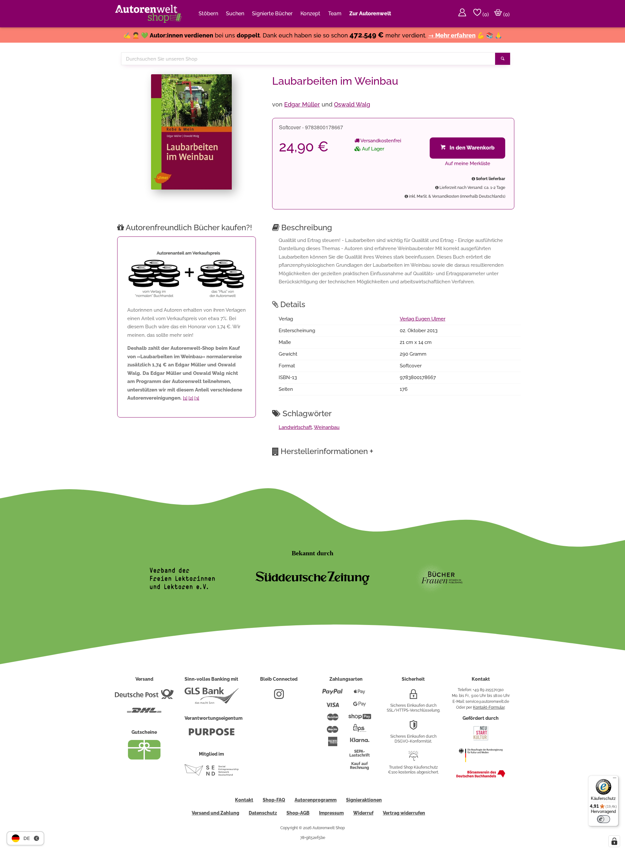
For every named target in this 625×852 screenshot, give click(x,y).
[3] (196, 398)
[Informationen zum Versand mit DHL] (144, 713)
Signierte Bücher (272, 13)
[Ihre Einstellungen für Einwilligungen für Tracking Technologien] (614, 841)
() (485, 14)
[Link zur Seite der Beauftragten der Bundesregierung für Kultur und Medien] (480, 765)
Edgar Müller (302, 104)
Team (334, 13)
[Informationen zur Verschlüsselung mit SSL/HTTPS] (413, 697)
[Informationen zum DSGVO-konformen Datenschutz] (413, 728)
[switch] (603, 819)
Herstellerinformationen (327, 451)
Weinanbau (327, 427)
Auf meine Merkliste (467, 163)
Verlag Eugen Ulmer (422, 319)
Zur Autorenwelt (370, 13)
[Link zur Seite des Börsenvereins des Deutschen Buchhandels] (480, 776)
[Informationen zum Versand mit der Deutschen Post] (144, 697)
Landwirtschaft (295, 427)
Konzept (310, 13)
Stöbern (208, 13)
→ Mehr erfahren (452, 35)
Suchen (235, 13)
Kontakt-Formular (489, 707)
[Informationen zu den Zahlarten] (332, 694)
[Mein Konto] (462, 13)
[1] (185, 398)
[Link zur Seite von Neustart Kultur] (481, 740)
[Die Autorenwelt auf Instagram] (279, 697)
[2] (190, 398)
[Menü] (614, 779)
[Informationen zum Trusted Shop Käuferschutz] (413, 758)
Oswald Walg (352, 104)
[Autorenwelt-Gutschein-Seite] (144, 758)
